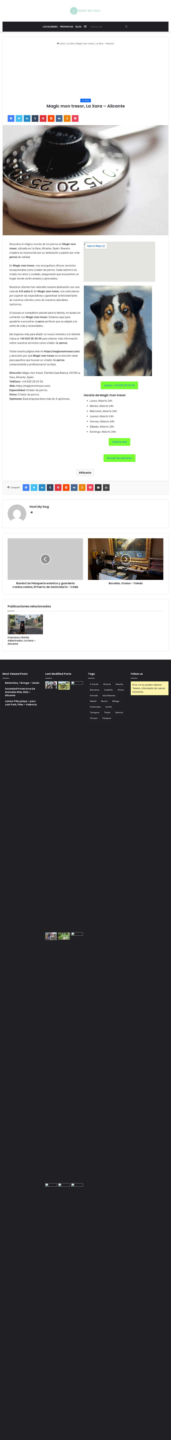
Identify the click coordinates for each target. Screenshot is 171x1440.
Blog (78, 26)
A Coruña (94, 684)
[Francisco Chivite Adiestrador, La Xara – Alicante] (25, 624)
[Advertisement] (85, 72)
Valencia (119, 712)
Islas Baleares (109, 695)
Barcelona (94, 690)
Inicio (62, 43)
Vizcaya (94, 718)
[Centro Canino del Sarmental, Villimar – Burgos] (64, 1308)
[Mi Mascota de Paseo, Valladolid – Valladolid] (51, 685)
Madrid (93, 701)
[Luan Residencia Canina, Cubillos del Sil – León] (77, 806)
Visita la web (119, 441)
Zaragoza (106, 718)
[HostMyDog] (85, 11)
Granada (94, 695)
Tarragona (94, 712)
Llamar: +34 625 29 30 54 (119, 385)
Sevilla (108, 707)
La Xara (70, 43)
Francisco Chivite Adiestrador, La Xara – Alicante (21, 640)
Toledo (107, 712)
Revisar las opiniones (119, 458)
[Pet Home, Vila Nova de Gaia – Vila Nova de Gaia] (77, 1308)
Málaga (115, 701)
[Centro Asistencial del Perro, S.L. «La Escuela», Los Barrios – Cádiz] (51, 936)
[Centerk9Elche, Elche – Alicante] (64, 685)
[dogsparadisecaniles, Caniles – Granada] (51, 1186)
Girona (121, 690)
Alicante (86, 472)
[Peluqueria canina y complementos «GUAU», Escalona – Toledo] (77, 1057)
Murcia (104, 701)
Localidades (50, 26)
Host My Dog (39, 507)
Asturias (119, 684)
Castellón (108, 690)
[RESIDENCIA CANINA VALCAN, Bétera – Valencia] (64, 936)
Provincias (66, 26)
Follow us (137, 674)
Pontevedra (95, 707)
